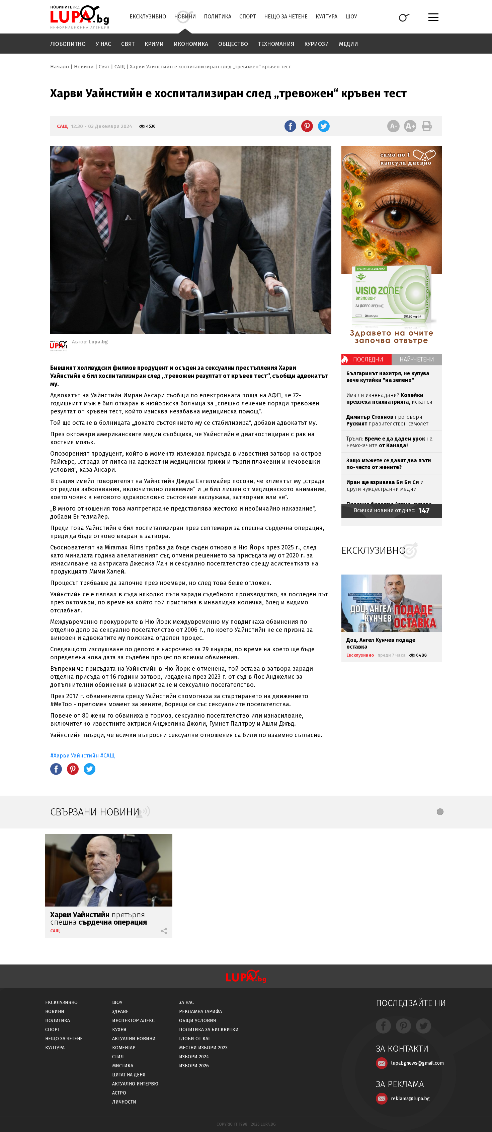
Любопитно (68, 44)
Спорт (247, 16)
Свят (128, 44)
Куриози (316, 44)
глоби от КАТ (194, 1039)
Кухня (119, 1030)
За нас (186, 1002)
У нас (103, 44)
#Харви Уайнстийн (74, 755)
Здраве (120, 1011)
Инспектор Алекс (133, 1020)
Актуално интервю (135, 1084)
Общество (233, 44)
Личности (124, 1102)
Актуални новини (134, 1039)
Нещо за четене (286, 16)
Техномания (276, 44)
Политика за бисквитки (209, 1030)
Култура (326, 16)
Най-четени (417, 359)
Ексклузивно (148, 16)
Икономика (191, 44)
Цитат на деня (129, 1075)
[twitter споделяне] (324, 126)
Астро (119, 1093)
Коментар (124, 1048)
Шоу (351, 16)
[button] (440, 811)
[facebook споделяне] (290, 126)
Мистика (122, 1066)
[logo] (79, 17)
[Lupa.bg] (58, 347)
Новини (185, 16)
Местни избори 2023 (203, 1048)
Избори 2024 (194, 1057)
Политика (217, 16)
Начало (59, 67)
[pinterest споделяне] (307, 126)
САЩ (119, 67)
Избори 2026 (194, 1066)
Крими (154, 44)
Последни (368, 359)
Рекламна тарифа (200, 1011)
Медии (348, 44)
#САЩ (107, 755)
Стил (118, 1057)
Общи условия (197, 1020)
